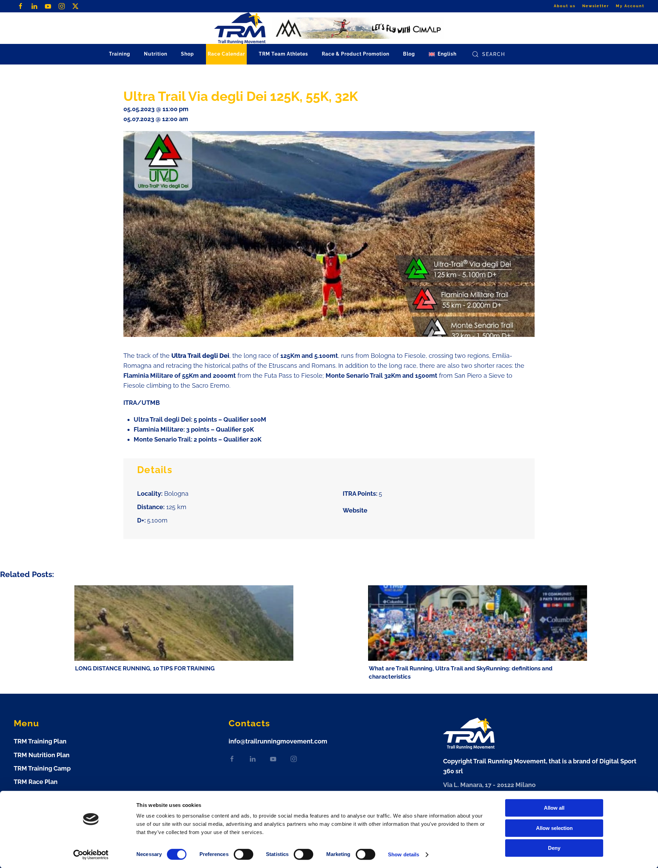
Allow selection (554, 828)
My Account (630, 6)
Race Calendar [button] (226, 54)
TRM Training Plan (40, 741)
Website (355, 510)
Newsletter (595, 6)
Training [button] (119, 54)
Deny (554, 848)
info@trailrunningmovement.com (278, 741)
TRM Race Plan (36, 781)
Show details (403, 854)
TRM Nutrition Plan (42, 755)
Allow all (554, 808)
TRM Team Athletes (283, 54)
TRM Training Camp (42, 768)
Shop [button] (187, 54)
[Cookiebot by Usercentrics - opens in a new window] (91, 854)
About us (564, 6)
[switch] (243, 854)
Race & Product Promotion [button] (355, 54)
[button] (442, 54)
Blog (409, 54)
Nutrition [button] (155, 54)
